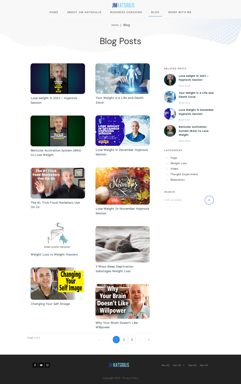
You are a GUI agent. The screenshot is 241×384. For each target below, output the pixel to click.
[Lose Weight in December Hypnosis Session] (122, 130)
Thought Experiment (184, 174)
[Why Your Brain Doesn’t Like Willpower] (122, 301)
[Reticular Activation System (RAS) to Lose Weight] (58, 131)
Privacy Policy (131, 378)
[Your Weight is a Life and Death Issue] (122, 78)
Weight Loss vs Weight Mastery (54, 254)
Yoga (173, 157)
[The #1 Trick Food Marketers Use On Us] (58, 183)
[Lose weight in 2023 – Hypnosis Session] (58, 78)
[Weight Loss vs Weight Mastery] (58, 235)
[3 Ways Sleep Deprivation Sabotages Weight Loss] (122, 244)
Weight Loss (178, 163)
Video (174, 168)
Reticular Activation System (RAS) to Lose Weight (194, 130)
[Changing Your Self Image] (58, 283)
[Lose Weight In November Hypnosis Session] (122, 186)
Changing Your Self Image (50, 304)
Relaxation (177, 179)
